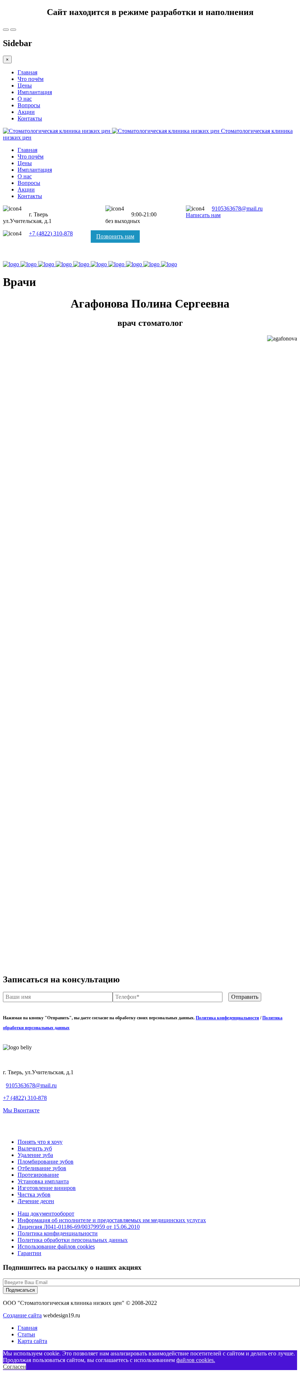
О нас (25, 99)
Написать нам (203, 215)
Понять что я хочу (40, 1142)
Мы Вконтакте (21, 1110)
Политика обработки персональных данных (73, 1240)
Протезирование (38, 1175)
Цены (25, 85)
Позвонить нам (115, 236)
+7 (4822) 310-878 (51, 233)
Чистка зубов (34, 1194)
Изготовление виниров (47, 1188)
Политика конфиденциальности (58, 1233)
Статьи (26, 1334)
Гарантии (29, 1253)
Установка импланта (43, 1181)
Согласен (14, 1366)
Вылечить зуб (35, 1148)
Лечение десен (36, 1201)
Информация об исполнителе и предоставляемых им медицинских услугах (112, 1220)
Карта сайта (32, 1341)
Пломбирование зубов (46, 1161)
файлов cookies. (195, 1360)
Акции (26, 112)
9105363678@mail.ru (237, 208)
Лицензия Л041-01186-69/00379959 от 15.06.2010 (79, 1227)
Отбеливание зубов (42, 1168)
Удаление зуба (35, 1155)
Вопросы (29, 105)
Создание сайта (22, 1315)
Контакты (30, 118)
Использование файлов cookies (56, 1246)
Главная (27, 72)
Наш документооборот (46, 1213)
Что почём (31, 79)
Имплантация (35, 92)
